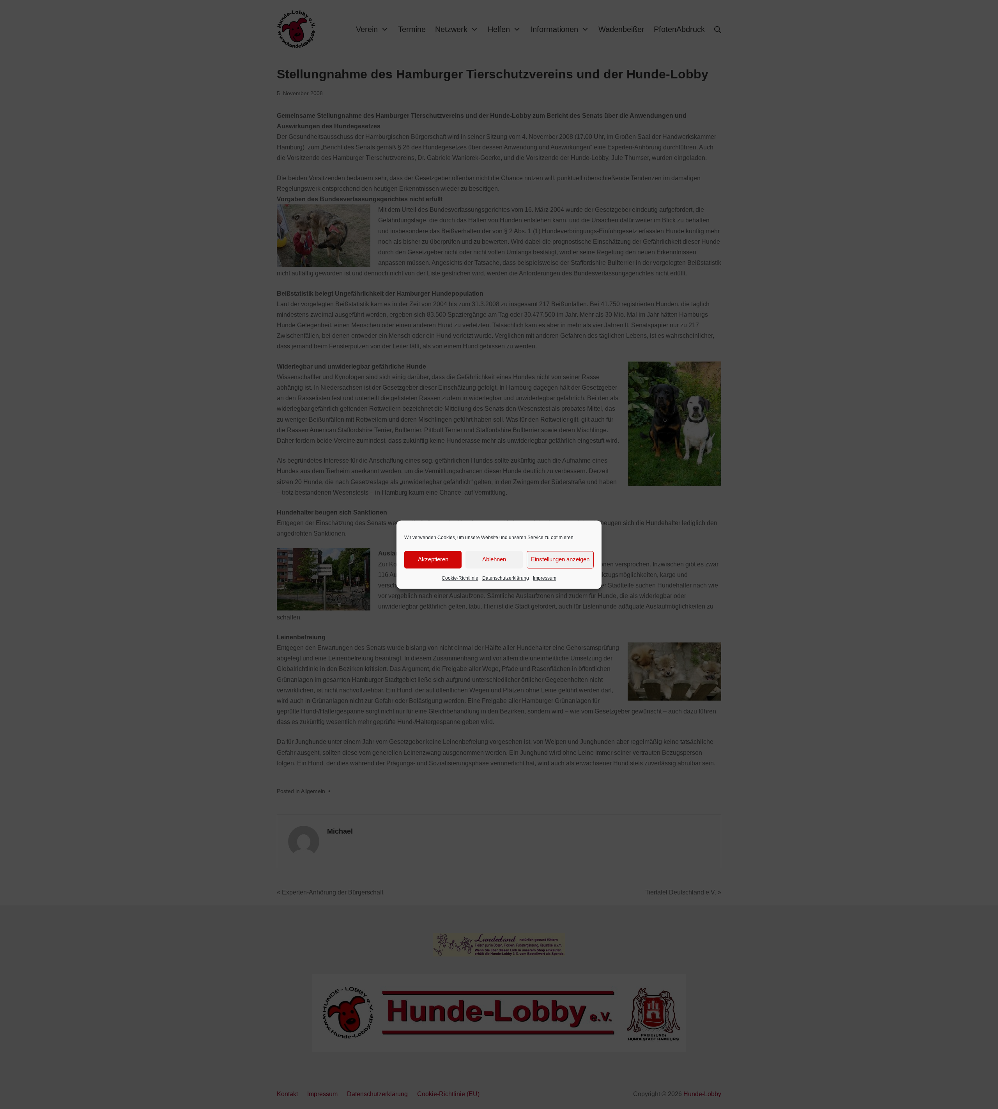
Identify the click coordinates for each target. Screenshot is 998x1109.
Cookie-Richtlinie (460, 578)
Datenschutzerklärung (505, 578)
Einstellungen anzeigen (560, 559)
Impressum (544, 578)
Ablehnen (494, 559)
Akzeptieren (433, 559)
